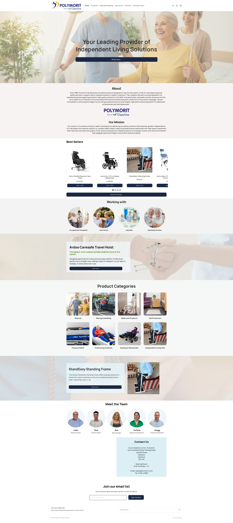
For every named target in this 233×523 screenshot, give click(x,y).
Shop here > (116, 59)
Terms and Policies (177, 518)
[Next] (162, 168)
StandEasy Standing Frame (90, 369)
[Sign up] (179, 510)
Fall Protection (155, 318)
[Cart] (181, 6)
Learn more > (96, 268)
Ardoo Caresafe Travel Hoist (92, 247)
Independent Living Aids (155, 348)
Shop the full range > (116, 194)
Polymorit (57, 518)
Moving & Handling (103, 318)
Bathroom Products (129, 318)
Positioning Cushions (103, 348)
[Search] (173, 6)
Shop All (78, 318)
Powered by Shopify (64, 518)
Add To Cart (80, 185)
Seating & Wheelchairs (129, 348)
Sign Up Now (136, 497)
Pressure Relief (78, 348)
